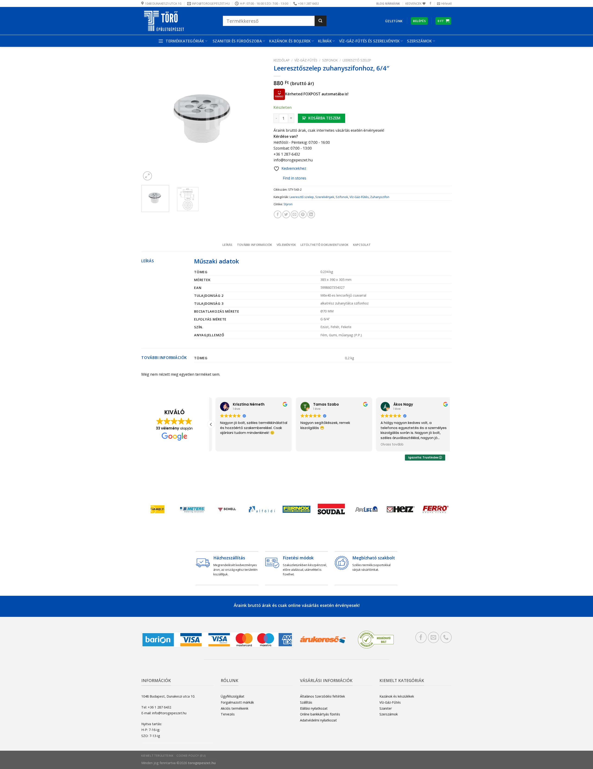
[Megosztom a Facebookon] (277, 214)
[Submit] (320, 21)
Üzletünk (394, 21)
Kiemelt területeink (157, 756)
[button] (211, 424)
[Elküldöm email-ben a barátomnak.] (294, 214)
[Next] (258, 118)
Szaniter (385, 708)
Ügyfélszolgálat (232, 696)
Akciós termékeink (234, 708)
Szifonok (330, 60)
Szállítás (306, 702)
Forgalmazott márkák (237, 702)
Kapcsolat (362, 245)
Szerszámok (388, 714)
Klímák (325, 41)
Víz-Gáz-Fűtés (305, 60)
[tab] (227, 244)
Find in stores (294, 178)
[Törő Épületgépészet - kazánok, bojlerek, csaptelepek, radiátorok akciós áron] (178, 21)
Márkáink (392, 4)
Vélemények (286, 245)
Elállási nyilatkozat (314, 708)
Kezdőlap (282, 60)
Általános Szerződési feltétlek (322, 696)
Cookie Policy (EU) (191, 756)
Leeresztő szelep (357, 60)
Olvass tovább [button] (387, 444)
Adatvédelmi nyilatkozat (318, 720)
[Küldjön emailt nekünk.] (433, 637)
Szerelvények (324, 197)
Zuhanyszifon (379, 197)
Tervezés (228, 714)
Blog (380, 4)
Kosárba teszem (324, 118)
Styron (288, 204)
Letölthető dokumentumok (324, 245)
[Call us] (446, 637)
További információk (254, 245)
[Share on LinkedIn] (311, 214)
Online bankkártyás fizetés (320, 714)
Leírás (227, 245)
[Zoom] (147, 175)
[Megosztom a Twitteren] (286, 214)
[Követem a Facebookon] (430, 3)
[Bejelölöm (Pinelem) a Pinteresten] (303, 214)
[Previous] (149, 118)
